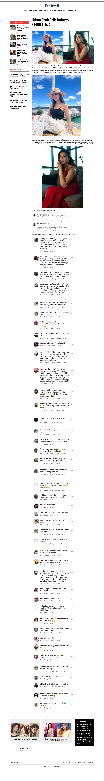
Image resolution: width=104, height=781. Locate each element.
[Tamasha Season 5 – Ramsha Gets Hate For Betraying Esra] (13, 61)
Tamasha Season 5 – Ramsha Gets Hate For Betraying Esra (22, 61)
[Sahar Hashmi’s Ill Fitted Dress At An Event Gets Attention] (13, 37)
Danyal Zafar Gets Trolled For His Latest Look (25, 739)
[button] (79, 10)
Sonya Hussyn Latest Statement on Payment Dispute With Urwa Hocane (57, 740)
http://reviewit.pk (23, 750)
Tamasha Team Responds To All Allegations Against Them (22, 53)
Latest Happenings (14, 77)
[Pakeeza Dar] (15, 749)
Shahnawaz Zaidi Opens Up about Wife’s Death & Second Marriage (23, 28)
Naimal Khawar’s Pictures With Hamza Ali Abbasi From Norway (18, 81)
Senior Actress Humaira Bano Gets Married (22, 44)
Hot (18, 32)
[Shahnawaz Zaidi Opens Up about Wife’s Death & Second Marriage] (13, 27)
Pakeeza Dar (39, 29)
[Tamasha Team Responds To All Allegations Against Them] (13, 52)
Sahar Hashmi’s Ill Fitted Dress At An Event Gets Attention (22, 36)
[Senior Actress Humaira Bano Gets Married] (13, 44)
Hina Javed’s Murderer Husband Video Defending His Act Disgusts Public (19, 94)
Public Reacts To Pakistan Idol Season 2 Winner (18, 107)
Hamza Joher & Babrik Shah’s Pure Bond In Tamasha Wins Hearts (19, 75)
